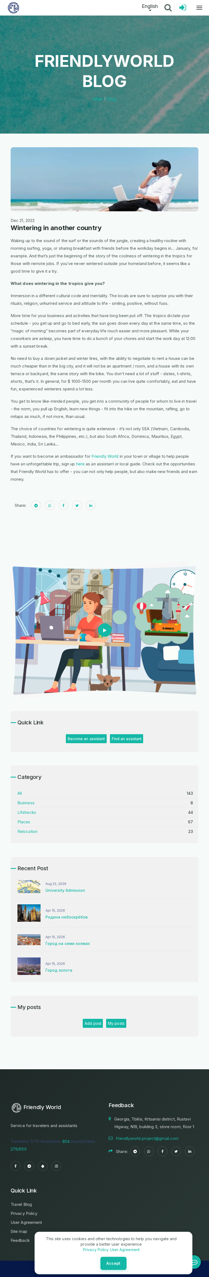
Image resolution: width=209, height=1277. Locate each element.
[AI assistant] (194, 1262)
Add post (93, 1023)
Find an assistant (127, 738)
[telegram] (29, 1166)
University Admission (65, 890)
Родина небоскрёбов (66, 917)
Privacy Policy (24, 1213)
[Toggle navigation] (196, 7)
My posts (116, 1023)
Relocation (27, 831)
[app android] (43, 1166)
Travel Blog (21, 1204)
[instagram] (56, 1166)
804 (66, 1141)
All (19, 793)
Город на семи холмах (67, 943)
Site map (19, 1231)
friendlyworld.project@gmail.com (147, 1138)
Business (26, 802)
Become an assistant (86, 738)
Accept (113, 1263)
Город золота (58, 970)
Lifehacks (26, 812)
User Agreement (26, 1222)
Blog (111, 99)
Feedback (20, 1240)
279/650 (19, 1149)
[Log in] (183, 9)
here (80, 463)
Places (23, 821)
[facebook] (15, 1166)
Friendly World (104, 456)
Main (98, 99)
